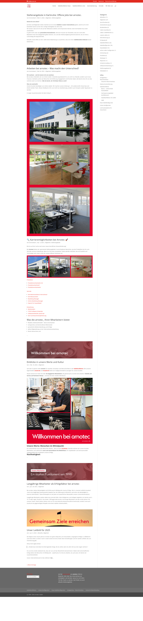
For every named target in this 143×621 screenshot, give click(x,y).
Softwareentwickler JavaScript (36, 313)
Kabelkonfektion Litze (79, 6)
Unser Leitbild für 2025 (38, 530)
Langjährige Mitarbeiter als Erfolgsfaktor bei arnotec (53, 483)
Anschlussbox (104, 22)
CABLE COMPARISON (106, 32)
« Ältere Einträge (31, 565)
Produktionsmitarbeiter (34, 287)
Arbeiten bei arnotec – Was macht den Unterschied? (53, 68)
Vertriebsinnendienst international (37, 294)
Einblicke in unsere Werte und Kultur (45, 362)
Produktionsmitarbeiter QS (35, 283)
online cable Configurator (107, 50)
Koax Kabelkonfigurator (106, 103)
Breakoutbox (103, 27)
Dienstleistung (104, 37)
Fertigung (102, 40)
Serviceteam (32, 18)
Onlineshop (103, 53)
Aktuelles (40, 533)
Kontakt (95, 1)
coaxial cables (104, 35)
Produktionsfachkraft (34, 285)
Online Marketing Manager (35, 301)
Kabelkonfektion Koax (64, 6)
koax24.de (46, 370)
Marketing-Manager (33, 299)
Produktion (30, 280)
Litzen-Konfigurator (105, 105)
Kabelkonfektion (78, 368)
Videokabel (103, 71)
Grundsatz (64, 448)
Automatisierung (92, 6)
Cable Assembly (104, 30)
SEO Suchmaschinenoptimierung (37, 315)
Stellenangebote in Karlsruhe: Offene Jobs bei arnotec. (54, 15)
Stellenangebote (56, 18)
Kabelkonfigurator (105, 45)
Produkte (102, 55)
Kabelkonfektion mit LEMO (108, 97)
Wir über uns (109, 6)
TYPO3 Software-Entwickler (35, 311)
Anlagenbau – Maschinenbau (75, 590)
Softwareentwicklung (106, 65)
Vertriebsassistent (33, 296)
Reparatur (103, 60)
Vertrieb (29, 291)
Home (54, 6)
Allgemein (48, 18)
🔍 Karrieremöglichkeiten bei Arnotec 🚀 (47, 239)
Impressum (101, 1)
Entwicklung (30, 307)
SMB (102, 100)
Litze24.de (37, 370)
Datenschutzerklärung (110, 1)
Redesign (102, 58)
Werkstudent (31, 309)
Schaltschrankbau (105, 63)
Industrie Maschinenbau (108, 81)
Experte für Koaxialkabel (34, 303)
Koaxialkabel (103, 48)
